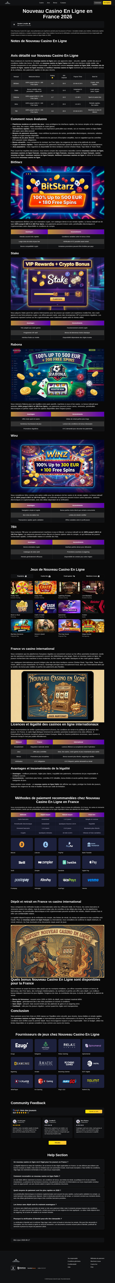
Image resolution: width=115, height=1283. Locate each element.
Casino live (44, 576)
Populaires (20, 576)
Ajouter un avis (93, 1111)
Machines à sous (91, 576)
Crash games (68, 576)
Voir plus (57, 1142)
